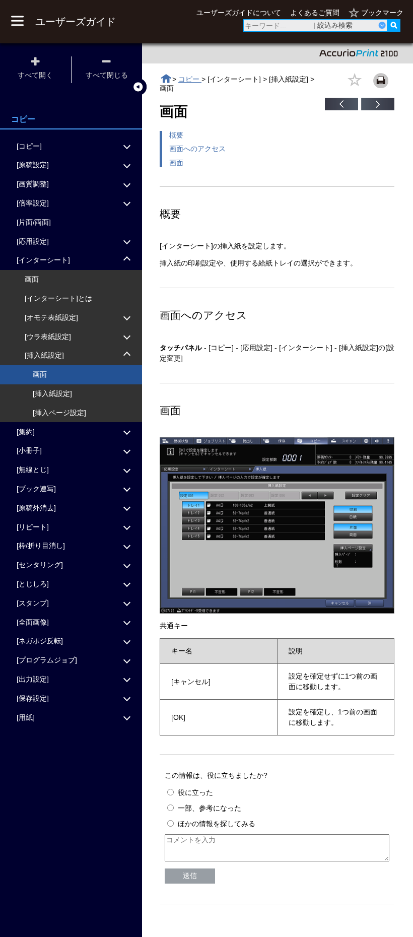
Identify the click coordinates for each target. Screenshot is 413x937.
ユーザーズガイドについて (238, 13)
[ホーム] (166, 79)
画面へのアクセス (197, 149)
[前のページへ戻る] (341, 108)
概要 (176, 135)
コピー (189, 79)
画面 (176, 163)
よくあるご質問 (314, 13)
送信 (190, 876)
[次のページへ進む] (377, 108)
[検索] (393, 25)
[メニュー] (17, 21)
